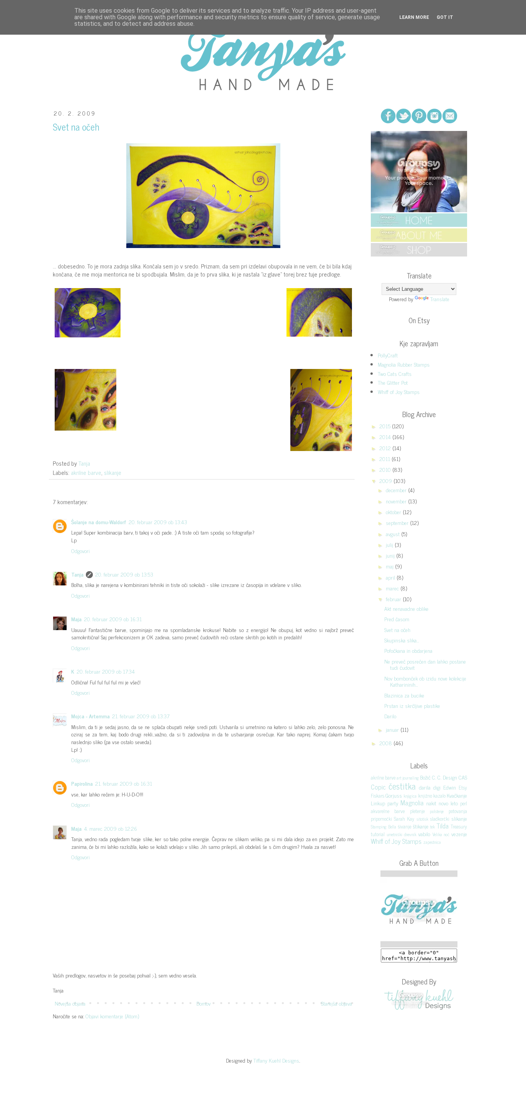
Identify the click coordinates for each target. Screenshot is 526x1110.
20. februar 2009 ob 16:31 (113, 618)
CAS (463, 777)
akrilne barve (86, 472)
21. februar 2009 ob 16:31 (123, 783)
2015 (385, 425)
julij (390, 544)
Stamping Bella (383, 826)
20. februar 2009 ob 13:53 (124, 574)
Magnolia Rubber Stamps (404, 364)
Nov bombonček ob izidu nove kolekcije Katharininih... (425, 681)
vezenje (459, 833)
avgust (393, 533)
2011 (385, 458)
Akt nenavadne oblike (406, 608)
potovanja (458, 811)
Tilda (442, 825)
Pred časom (396, 618)
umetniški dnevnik (402, 834)
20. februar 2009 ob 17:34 (106, 671)
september (398, 522)
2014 (385, 436)
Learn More (414, 17)
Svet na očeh (397, 629)
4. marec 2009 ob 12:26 (110, 828)
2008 (386, 742)
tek (432, 826)
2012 (385, 447)
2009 (386, 480)
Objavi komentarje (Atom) (112, 1015)
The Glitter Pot (393, 382)
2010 (385, 469)
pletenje (417, 811)
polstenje (437, 811)
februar (394, 598)
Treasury (459, 826)
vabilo (424, 833)
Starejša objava (336, 1003)
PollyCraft (388, 354)
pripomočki (381, 819)
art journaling (408, 777)
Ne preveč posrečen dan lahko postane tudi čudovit (425, 664)
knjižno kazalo (432, 795)
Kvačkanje (457, 795)
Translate (439, 298)
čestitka (402, 786)
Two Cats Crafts (395, 373)
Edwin (449, 787)
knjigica (410, 795)
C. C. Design (444, 777)
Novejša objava (70, 1003)
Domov (203, 1003)
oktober (394, 511)
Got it (445, 17)
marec (393, 588)
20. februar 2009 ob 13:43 (158, 521)
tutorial (378, 834)
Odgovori (80, 550)
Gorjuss (393, 795)
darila (425, 787)
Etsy (463, 787)
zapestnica (432, 841)
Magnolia (412, 802)
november (397, 500)
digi (437, 787)
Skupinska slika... (401, 639)
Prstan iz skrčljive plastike (412, 705)
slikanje (112, 472)
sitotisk (422, 818)
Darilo (390, 715)
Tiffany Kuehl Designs (276, 1060)
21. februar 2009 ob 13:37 (140, 715)
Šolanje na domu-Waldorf (98, 521)
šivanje (404, 826)
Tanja (77, 574)
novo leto (448, 802)
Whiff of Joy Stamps (399, 391)
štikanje (421, 826)
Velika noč (441, 834)
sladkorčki (439, 819)
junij (391, 555)
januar (393, 729)
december (397, 489)
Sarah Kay (404, 819)
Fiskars (377, 795)
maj (390, 566)
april (391, 577)
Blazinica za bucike (404, 695)
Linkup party (384, 802)
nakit (431, 802)
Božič (425, 777)
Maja (76, 618)
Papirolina (82, 783)
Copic (378, 786)
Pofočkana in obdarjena (408, 650)
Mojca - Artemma (90, 715)
